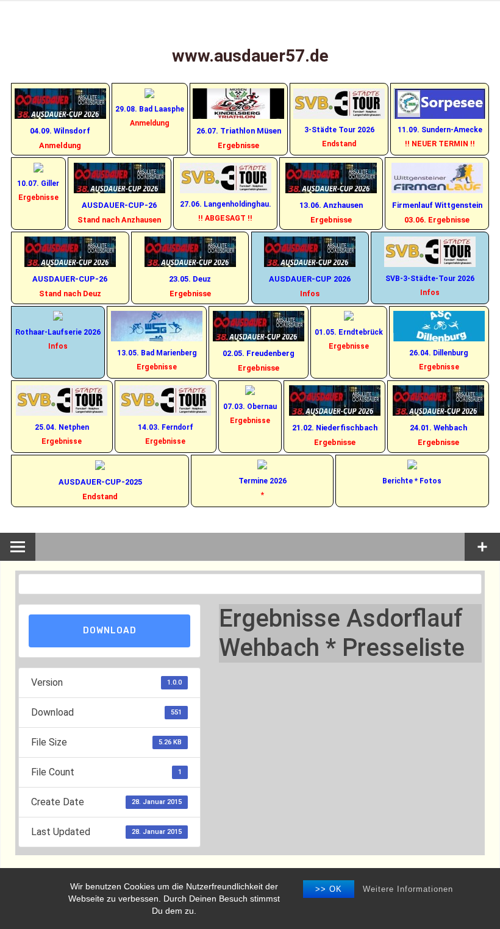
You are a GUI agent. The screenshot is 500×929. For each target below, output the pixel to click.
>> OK (328, 889)
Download (110, 630)
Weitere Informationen (408, 889)
